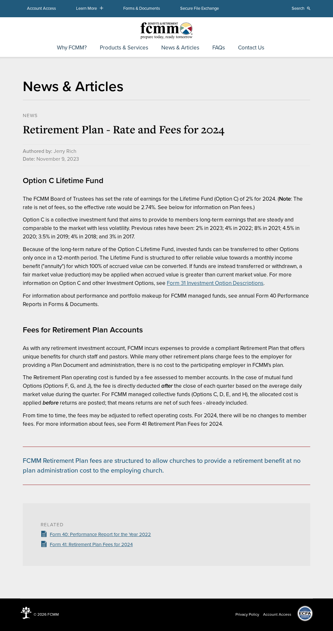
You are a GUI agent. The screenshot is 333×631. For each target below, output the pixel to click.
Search (298, 8)
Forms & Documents (141, 8)
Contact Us (251, 48)
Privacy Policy (247, 614)
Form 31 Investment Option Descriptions (215, 283)
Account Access (41, 8)
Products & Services (124, 48)
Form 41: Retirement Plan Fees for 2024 (91, 544)
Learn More (86, 8)
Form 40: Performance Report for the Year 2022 (100, 534)
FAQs (218, 48)
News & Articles (180, 48)
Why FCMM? (72, 48)
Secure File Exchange (199, 8)
